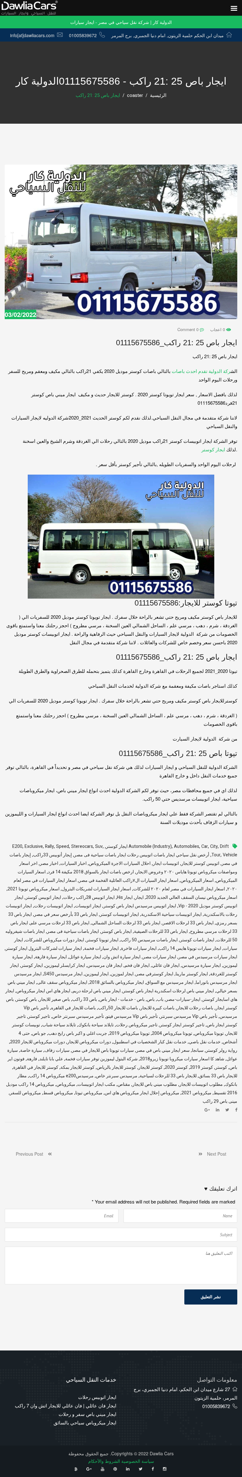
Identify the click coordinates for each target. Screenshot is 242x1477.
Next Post (214, 1154)
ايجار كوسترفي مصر (154, 974)
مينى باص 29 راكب (220, 1101)
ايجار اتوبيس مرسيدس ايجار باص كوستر (139, 906)
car (204, 846)
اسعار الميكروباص (197, 880)
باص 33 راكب (84, 999)
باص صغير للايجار (54, 999)
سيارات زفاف (57, 1050)
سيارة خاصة (31, 1050)
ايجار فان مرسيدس (104, 965)
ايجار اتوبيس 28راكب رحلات (89, 897)
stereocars (82, 846)
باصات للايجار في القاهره (73, 1008)
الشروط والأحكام (104, 1461)
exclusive (34, 846)
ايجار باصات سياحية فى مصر (73, 931)
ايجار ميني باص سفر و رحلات (87, 1414)
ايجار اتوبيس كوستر (43, 897)
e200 (17, 846)
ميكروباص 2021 (196, 1093)
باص (151, 999)
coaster (135, 95)
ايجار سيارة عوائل (85, 957)
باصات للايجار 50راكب (118, 1008)
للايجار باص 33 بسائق (218, 1076)
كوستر (221, 1067)
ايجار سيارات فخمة (101, 948)
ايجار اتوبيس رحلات (97, 1397)
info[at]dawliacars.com (32, 35)
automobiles (186, 846)
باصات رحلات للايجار (195, 1008)
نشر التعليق (211, 1296)
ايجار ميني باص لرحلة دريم (96, 991)
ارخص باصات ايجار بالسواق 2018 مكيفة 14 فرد (91, 872)
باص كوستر (26, 999)
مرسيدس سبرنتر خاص (116, 1076)
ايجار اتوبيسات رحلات (53, 906)
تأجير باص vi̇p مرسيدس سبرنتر (188, 1016)
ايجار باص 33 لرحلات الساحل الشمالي (126, 923)
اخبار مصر (49, 863)
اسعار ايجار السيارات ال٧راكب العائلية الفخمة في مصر (128, 880)
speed (62, 846)
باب (160, 999)
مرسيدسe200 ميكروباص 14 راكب (61, 1076)
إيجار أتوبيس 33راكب (52, 855)
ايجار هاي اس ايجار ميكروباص (43, 991)
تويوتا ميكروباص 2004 (172, 1033)
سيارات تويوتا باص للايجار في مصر (103, 1050)
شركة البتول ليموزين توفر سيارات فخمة (101, 1059)
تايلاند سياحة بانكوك (96, 1025)
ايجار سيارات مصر (159, 957)
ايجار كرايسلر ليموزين (65, 965)
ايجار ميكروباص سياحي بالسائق (85, 1422)
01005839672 (83, 35)
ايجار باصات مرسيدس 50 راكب (149, 940)
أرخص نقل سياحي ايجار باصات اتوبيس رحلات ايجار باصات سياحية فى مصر (141, 855)
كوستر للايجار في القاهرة (35, 1067)
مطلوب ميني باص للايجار (154, 1084)
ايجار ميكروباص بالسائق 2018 (116, 982)
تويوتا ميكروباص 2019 (129, 1033)
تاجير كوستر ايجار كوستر (182, 1025)
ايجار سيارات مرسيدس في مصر (207, 957)
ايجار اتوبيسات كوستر (119, 914)
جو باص (39, 1033)
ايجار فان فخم (137, 965)
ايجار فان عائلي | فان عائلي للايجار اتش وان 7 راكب (65, 1405)
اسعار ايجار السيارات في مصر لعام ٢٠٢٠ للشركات (179, 889)
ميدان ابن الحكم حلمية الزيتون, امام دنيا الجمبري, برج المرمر (167, 35)
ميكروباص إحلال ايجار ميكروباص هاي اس (142, 1093)
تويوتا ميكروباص (209, 1033)
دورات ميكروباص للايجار (89, 1042)
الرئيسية (158, 95)
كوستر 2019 (201, 1067)
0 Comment (188, 329)
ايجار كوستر (213, 449)
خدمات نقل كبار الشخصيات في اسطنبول (150, 1042)
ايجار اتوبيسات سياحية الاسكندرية (171, 914)
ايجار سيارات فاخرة (139, 948)
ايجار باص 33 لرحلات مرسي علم (59, 923)
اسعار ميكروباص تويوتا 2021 (34, 889)
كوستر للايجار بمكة (77, 1067)
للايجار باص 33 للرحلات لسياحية (168, 1076)
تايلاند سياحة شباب (59, 1025)
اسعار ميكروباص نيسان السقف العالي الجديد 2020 (191, 897)
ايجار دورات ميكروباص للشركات (54, 940)
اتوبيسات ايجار (166, 863)
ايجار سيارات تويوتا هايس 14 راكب (190, 948)
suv (99, 846)
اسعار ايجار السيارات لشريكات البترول (96, 889)
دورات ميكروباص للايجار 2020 (37, 1042)
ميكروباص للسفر (25, 1093)
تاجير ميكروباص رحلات (137, 1025)
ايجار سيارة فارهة (51, 957)
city (214, 846)
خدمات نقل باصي (205, 1042)
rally (49, 846)
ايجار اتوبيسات (88, 906)
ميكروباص (65, 1084)
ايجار (139, 897)
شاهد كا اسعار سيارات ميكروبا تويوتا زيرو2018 (182, 1059)
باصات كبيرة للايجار (157, 1008)
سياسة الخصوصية (137, 1461)
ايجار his (125, 897)
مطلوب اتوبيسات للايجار (201, 1084)
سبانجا (198, 1050)
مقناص (124, 1084)
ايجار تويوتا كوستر (102, 940)
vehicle (230, 855)
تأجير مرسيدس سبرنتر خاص (78, 1016)
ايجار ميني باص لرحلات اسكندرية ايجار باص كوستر (168, 991)
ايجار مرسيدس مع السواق (169, 982)
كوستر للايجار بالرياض (116, 1067)
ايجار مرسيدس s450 (63, 974)
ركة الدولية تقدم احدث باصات (200, 371)
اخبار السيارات (73, 863)
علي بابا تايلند (51, 1059)
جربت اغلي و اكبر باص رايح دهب (77, 1033)
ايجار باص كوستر (116, 931)
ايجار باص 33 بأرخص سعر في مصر (66, 914)
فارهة (32, 1059)
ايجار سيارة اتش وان (122, 957)
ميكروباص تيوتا (88, 1093)
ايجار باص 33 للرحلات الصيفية (161, 931)
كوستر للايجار (150, 1067)
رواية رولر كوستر (221, 1050)
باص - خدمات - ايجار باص (122, 999)
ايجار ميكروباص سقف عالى (62, 982)
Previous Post (32, 1154)
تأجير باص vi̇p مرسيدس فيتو (132, 1016)
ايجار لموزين (122, 974)
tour (216, 855)
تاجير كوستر (39, 1016)
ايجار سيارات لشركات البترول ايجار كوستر (44, 948)
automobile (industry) (150, 846)
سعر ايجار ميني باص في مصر (163, 1050)
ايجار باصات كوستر (197, 940)
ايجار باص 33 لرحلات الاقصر (188, 923)
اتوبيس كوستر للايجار (200, 863)
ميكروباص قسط (58, 1093)
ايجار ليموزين (97, 974)
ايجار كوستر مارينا (192, 974)
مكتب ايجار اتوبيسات (96, 1084)
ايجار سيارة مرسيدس (201, 965)
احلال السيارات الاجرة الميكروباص (120, 863)
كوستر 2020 (176, 1067)
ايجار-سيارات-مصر (183, 999)
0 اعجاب (218, 329)
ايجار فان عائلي (166, 965)
